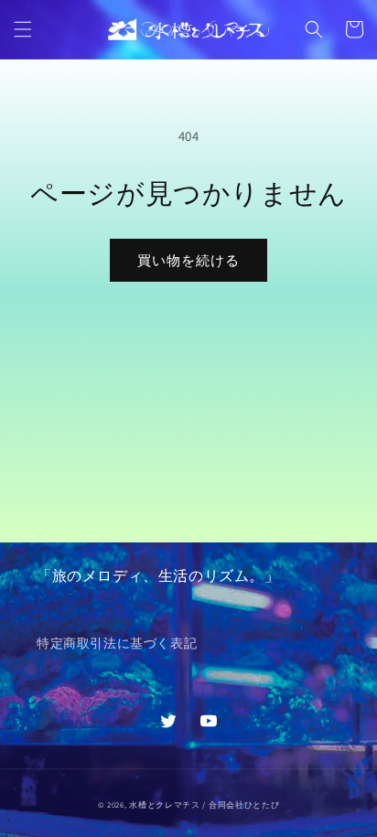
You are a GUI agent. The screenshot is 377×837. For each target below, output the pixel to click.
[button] (23, 29)
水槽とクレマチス (164, 804)
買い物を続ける (188, 260)
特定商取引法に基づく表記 (117, 643)
